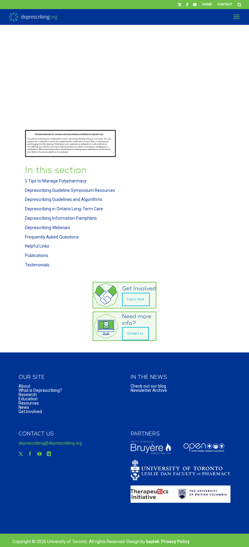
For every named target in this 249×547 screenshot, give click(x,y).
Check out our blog (148, 386)
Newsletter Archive (149, 390)
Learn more (136, 299)
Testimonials (37, 264)
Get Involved (30, 411)
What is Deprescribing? (40, 390)
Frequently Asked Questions (52, 237)
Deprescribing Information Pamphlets (61, 218)
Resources (29, 403)
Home (207, 4)
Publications (36, 255)
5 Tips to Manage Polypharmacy (56, 180)
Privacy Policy (175, 541)
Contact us (135, 333)
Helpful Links (37, 246)
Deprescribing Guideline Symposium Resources (70, 190)
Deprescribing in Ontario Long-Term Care (64, 208)
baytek (152, 541)
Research (28, 394)
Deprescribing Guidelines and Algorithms (63, 199)
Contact (224, 4)
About (24, 386)
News (24, 407)
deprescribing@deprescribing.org (50, 443)
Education (28, 399)
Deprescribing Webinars (47, 227)
